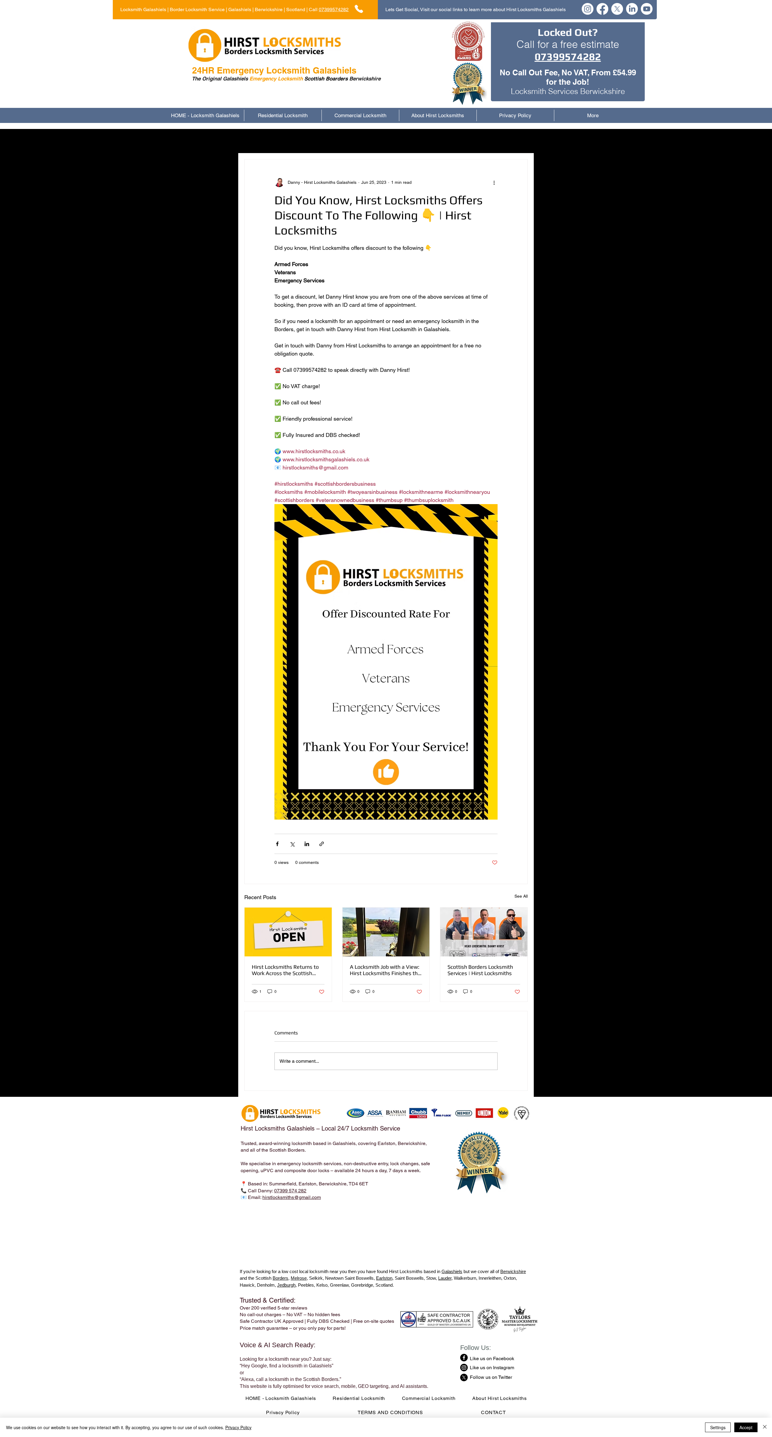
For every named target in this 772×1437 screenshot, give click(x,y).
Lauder (444, 1278)
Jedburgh (286, 1285)
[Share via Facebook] (277, 844)
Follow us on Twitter (491, 1377)
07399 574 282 (290, 1191)
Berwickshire (513, 1271)
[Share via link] (321, 844)
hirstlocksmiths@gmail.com (291, 1197)
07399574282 (334, 9)
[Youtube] (647, 9)
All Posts (253, 141)
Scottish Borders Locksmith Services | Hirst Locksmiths (480, 970)
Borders (280, 1278)
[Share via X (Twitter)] (292, 844)
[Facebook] (602, 9)
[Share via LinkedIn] (307, 844)
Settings (718, 1427)
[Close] (764, 1427)
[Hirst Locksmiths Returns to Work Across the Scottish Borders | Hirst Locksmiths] (288, 932)
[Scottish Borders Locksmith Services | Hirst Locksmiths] (483, 932)
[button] (520, 141)
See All (521, 896)
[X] (617, 9)
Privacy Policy (238, 1427)
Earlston (384, 1278)
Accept (745, 1427)
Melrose (299, 1278)
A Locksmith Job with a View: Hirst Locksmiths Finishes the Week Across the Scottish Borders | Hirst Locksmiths (385, 970)
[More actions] (494, 182)
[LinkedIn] (632, 9)
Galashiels (451, 1271)
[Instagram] (587, 9)
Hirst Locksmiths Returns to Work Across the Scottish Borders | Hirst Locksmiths (285, 970)
